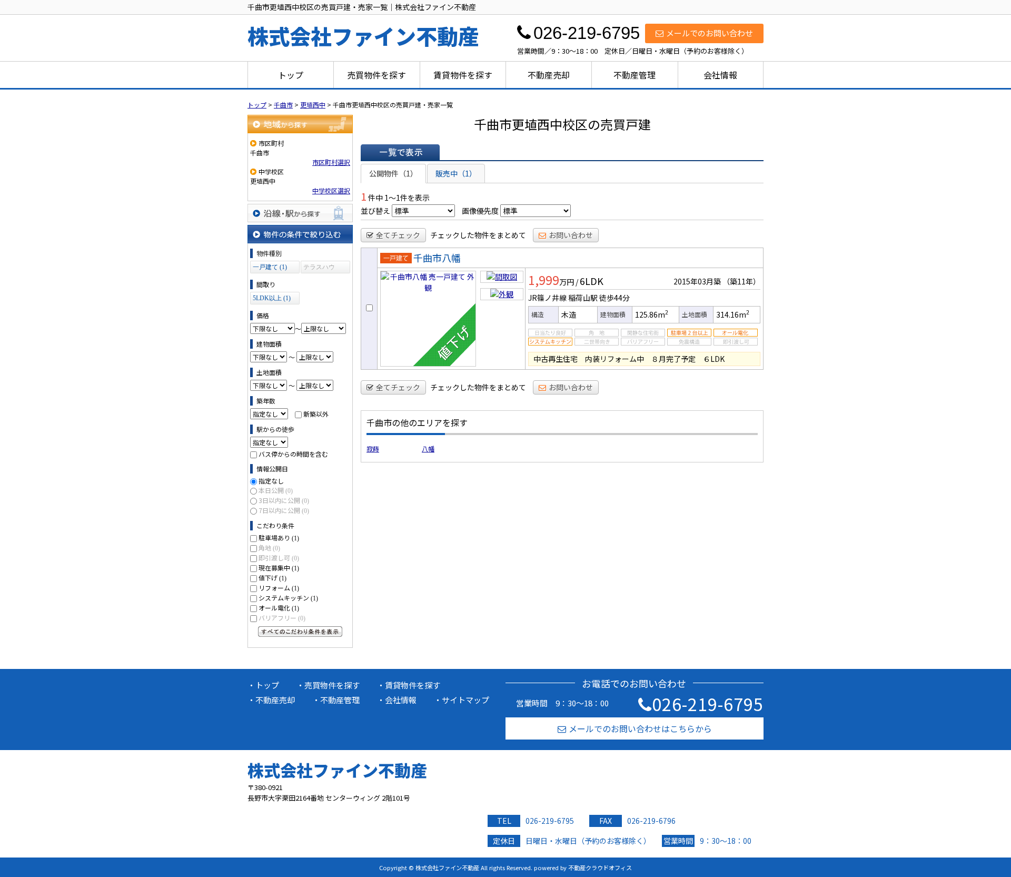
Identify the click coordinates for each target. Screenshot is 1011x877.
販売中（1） (456, 173)
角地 (269, 547)
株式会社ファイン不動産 (337, 770)
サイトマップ (465, 699)
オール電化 (279, 607)
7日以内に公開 (284, 510)
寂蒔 (372, 448)
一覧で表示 (400, 152)
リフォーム (279, 587)
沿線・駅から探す (300, 213)
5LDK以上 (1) (272, 298)
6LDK (591, 281)
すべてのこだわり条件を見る (300, 631)
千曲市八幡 (437, 257)
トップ (290, 74)
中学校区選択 (331, 190)
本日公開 (276, 490)
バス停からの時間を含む (293, 453)
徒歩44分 (614, 297)
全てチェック (398, 235)
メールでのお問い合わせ (709, 32)
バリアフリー (282, 617)
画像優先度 (480, 210)
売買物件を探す (376, 74)
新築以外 (316, 413)
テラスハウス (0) (319, 268)
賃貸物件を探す (462, 74)
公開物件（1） (393, 173)
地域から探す (300, 124)
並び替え (375, 210)
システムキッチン (288, 597)
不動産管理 (634, 74)
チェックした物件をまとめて (478, 235)
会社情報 (720, 74)
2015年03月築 (697, 281)
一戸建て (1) (270, 267)
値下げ (272, 577)
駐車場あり (279, 537)
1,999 (543, 280)
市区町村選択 (331, 161)
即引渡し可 (279, 557)
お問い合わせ (571, 235)
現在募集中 (279, 567)
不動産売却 (549, 74)
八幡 (428, 448)
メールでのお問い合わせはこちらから (640, 728)
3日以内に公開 (284, 500)
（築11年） (741, 281)
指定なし (271, 480)
